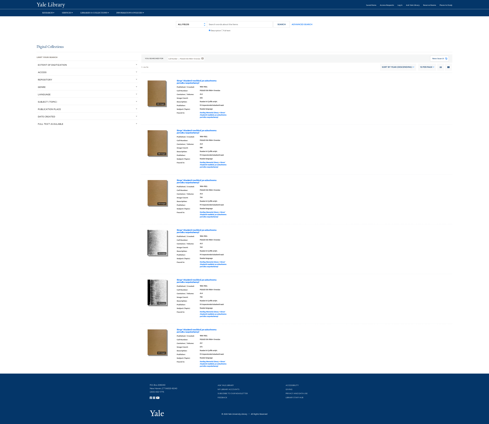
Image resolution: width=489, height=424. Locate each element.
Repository (45, 79)
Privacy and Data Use (297, 393)
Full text (226, 31)
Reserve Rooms (429, 5)
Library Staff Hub (294, 397)
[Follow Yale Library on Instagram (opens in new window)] (154, 398)
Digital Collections (50, 47)
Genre (42, 86)
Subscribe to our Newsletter (233, 393)
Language (44, 94)
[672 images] (157, 341)
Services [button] (66, 12)
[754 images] (157, 192)
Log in (400, 5)
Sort (397, 67)
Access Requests (387, 5)
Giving (289, 389)
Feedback (222, 397)
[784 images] (157, 292)
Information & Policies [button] (129, 12)
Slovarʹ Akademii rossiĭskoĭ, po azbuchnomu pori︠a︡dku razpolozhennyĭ (196, 82)
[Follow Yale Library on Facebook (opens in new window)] (151, 398)
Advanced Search (302, 24)
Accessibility (292, 385)
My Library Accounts (228, 389)
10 (426, 67)
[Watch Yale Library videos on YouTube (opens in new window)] (157, 398)
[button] (281, 24)
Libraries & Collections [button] (93, 12)
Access (42, 72)
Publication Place (49, 109)
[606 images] (157, 93)
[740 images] (157, 242)
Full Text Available (50, 123)
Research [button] (47, 12)
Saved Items (371, 5)
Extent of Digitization (52, 64)
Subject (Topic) (47, 101)
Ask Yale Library (413, 5)
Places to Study (446, 5)
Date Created (46, 116)
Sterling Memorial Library (209, 113)
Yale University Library (68, 5)
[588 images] (157, 142)
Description (216, 31)
